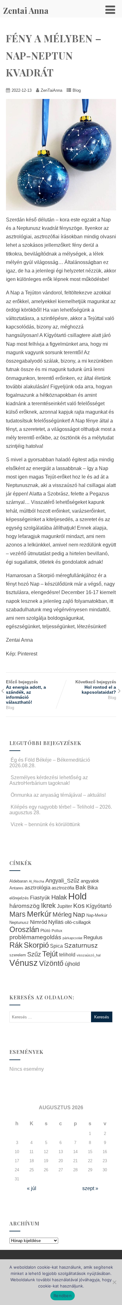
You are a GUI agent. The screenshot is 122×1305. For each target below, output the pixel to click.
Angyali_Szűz (62, 880)
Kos (79, 905)
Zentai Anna (25, 10)
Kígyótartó (99, 906)
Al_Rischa (36, 881)
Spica (56, 946)
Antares (16, 888)
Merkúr (39, 914)
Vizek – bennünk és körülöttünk (45, 824)
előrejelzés (19, 898)
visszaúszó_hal (88, 955)
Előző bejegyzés (26, 692)
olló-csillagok (78, 922)
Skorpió (36, 945)
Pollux (57, 931)
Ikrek (48, 905)
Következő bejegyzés (95, 687)
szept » (90, 1188)
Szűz (34, 954)
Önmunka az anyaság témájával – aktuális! (58, 795)
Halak (59, 897)
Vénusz (23, 963)
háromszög (24, 906)
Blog (77, 90)
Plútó (45, 930)
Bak (80, 887)
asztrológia (37, 888)
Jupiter (64, 906)
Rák (16, 945)
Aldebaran (18, 881)
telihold (67, 954)
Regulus (93, 937)
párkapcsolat (72, 938)
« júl (31, 1188)
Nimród (38, 922)
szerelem (17, 955)
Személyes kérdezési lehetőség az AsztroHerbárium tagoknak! (48, 780)
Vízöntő (51, 963)
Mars (17, 914)
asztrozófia (63, 887)
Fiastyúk (40, 897)
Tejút (50, 954)
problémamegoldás (35, 937)
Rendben (62, 1295)
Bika (92, 888)
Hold (77, 896)
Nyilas (56, 922)
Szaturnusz (81, 945)
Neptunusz (19, 922)
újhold (72, 964)
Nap (79, 914)
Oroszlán (24, 929)
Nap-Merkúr (96, 915)
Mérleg (62, 914)
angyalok (90, 880)
